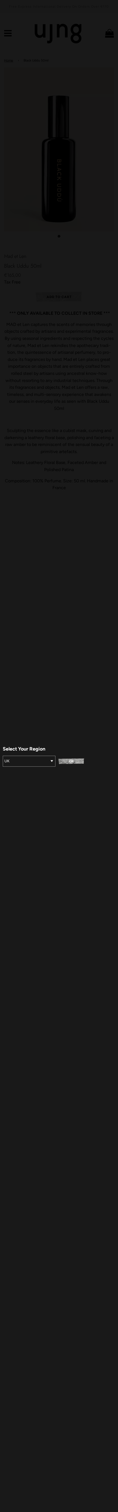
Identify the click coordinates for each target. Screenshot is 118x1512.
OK (71, 761)
